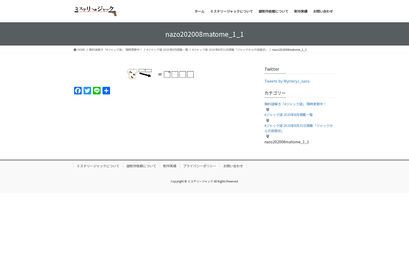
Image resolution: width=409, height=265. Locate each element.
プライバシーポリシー (199, 165)
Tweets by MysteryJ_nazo (287, 81)
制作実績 (169, 165)
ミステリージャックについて (98, 165)
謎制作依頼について (141, 165)
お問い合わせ (233, 165)
